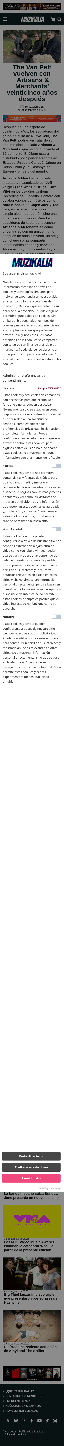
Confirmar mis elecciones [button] (31, 1167)
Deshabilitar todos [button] (31, 1156)
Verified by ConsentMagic (50, 1188)
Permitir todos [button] (31, 1178)
